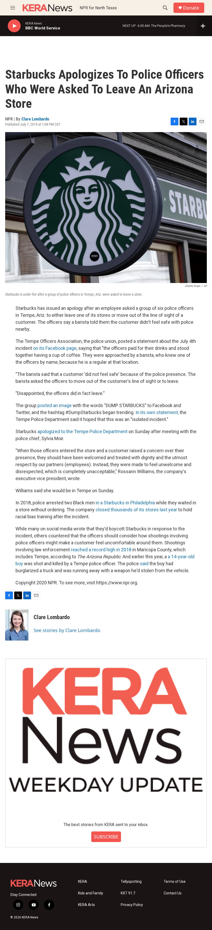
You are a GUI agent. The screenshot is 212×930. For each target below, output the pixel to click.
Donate (191, 8)
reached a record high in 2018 (101, 549)
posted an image (54, 405)
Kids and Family (90, 893)
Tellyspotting (131, 882)
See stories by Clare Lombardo (67, 630)
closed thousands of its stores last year (137, 509)
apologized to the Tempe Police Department (82, 431)
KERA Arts (86, 905)
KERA (82, 882)
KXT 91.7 (128, 893)
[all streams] (204, 25)
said (144, 563)
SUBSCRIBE (106, 837)
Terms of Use (175, 882)
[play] (14, 26)
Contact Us (172, 893)
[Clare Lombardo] (16, 625)
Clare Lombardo (35, 119)
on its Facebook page (55, 348)
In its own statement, (157, 412)
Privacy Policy (132, 905)
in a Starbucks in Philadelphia (125, 502)
